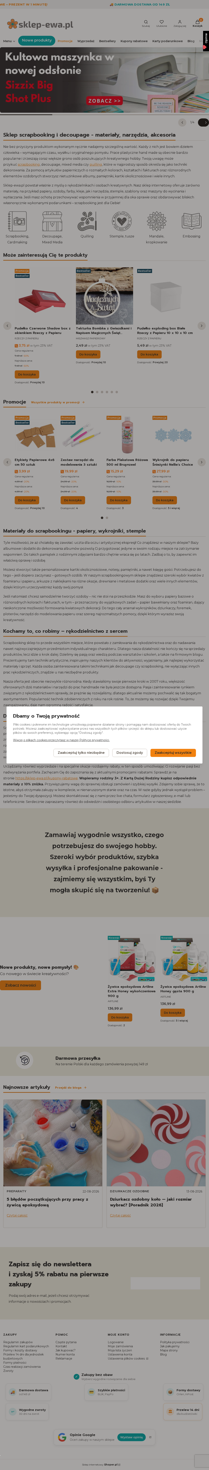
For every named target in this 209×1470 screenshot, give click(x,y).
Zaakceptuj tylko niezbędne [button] (81, 753)
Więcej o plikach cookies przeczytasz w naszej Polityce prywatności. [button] (61, 740)
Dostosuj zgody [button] (130, 753)
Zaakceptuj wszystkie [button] (173, 753)
